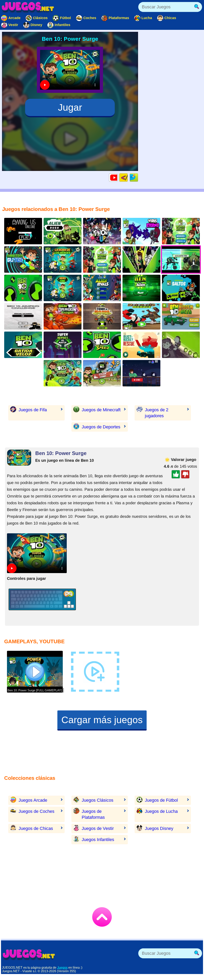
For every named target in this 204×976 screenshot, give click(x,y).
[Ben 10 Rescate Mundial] (181, 231)
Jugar (70, 107)
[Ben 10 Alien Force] (62, 231)
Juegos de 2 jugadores (156, 412)
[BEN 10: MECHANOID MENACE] (141, 316)
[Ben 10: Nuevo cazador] (181, 345)
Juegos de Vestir (98, 828)
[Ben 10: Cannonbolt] (23, 345)
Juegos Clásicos (97, 800)
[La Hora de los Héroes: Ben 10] (62, 259)
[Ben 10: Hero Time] (62, 288)
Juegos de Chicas (36, 828)
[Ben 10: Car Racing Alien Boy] (141, 373)
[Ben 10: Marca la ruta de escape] (62, 373)
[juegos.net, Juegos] (28, 7)
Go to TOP (102, 917)
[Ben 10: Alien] (141, 288)
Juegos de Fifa (33, 409)
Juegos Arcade (33, 800)
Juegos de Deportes (101, 426)
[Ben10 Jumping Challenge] (23, 316)
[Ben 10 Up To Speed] (23, 288)
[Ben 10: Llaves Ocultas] (181, 316)
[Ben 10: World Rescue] (102, 259)
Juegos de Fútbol (161, 800)
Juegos (62, 967)
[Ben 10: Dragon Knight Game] (62, 316)
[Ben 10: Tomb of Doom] (102, 316)
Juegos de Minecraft (101, 409)
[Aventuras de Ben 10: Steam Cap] (102, 373)
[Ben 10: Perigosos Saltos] (181, 288)
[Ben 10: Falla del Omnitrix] (23, 259)
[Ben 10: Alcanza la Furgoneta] (141, 345)
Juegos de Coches (36, 811)
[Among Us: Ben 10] (23, 231)
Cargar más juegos (102, 720)
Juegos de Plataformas (93, 814)
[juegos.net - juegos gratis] (29, 954)
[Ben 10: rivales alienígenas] (102, 288)
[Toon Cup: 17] (102, 231)
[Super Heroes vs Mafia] (62, 345)
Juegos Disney (159, 828)
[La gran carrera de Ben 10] (141, 259)
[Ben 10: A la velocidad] (102, 345)
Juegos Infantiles (98, 839)
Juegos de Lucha (161, 811)
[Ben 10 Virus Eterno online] (141, 231)
